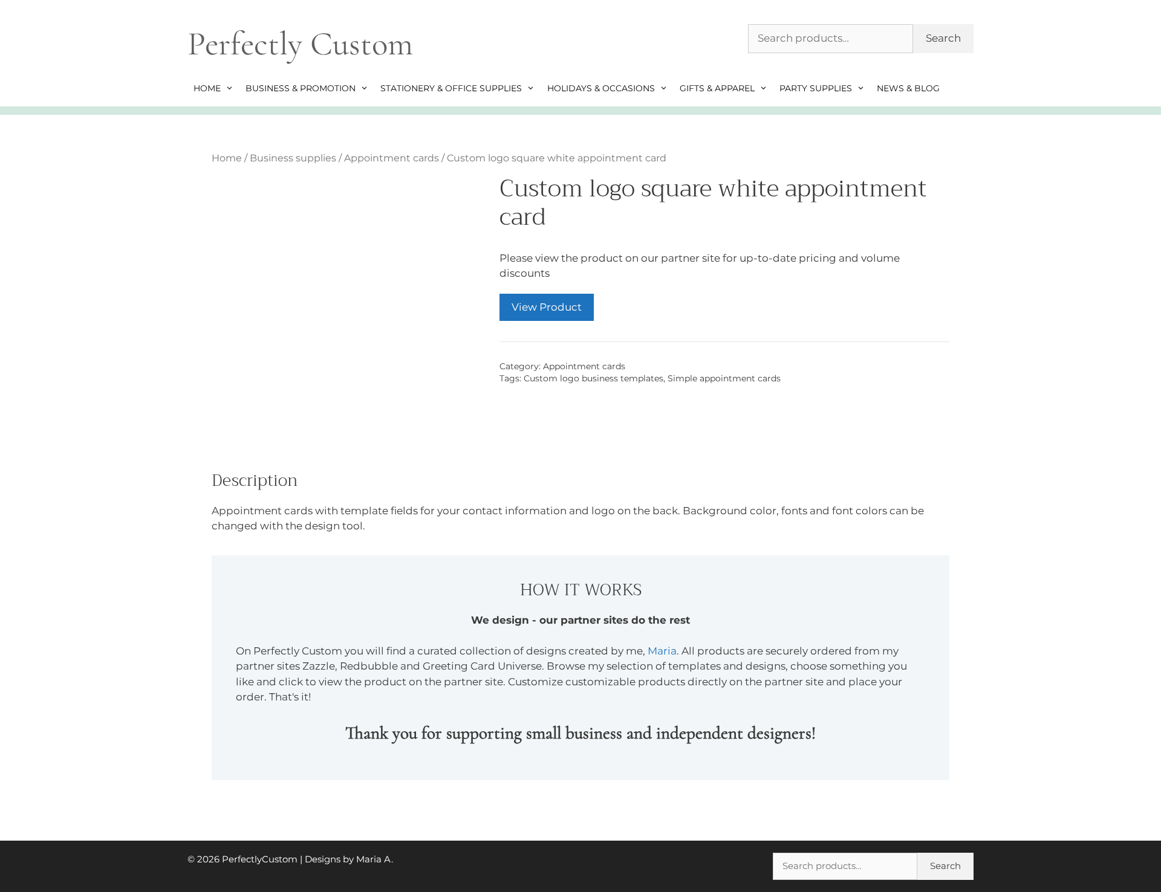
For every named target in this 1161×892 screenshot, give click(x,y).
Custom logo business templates (593, 378)
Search (943, 38)
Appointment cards (391, 158)
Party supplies (815, 88)
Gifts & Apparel (717, 88)
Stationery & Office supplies (451, 88)
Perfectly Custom (300, 44)
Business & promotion (301, 88)
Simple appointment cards (724, 378)
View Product (547, 307)
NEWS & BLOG (908, 88)
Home (207, 88)
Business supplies (293, 158)
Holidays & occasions (601, 88)
